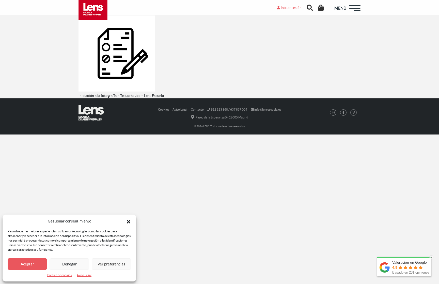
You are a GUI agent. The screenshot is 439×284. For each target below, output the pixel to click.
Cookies (163, 109)
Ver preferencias (111, 264)
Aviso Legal (84, 275)
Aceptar (27, 264)
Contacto (197, 109)
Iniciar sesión (291, 8)
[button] (128, 221)
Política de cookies (59, 275)
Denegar (69, 264)
